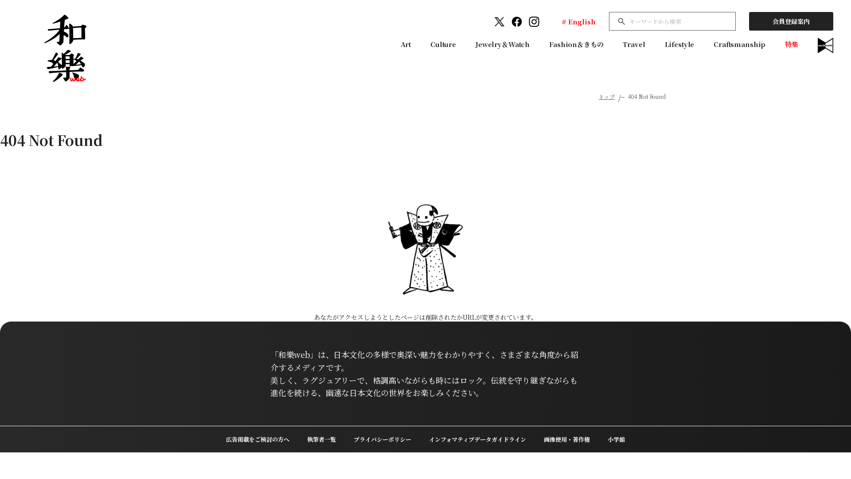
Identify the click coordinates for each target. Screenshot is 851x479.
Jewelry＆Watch (503, 44)
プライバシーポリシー (382, 439)
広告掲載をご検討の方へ (257, 439)
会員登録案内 (791, 21)
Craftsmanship (739, 44)
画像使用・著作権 (567, 439)
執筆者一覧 (321, 439)
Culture (443, 44)
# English (579, 21)
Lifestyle (680, 44)
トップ (607, 96)
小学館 (616, 439)
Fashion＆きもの (576, 44)
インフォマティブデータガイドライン (477, 439)
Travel (634, 44)
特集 (791, 44)
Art (406, 44)
